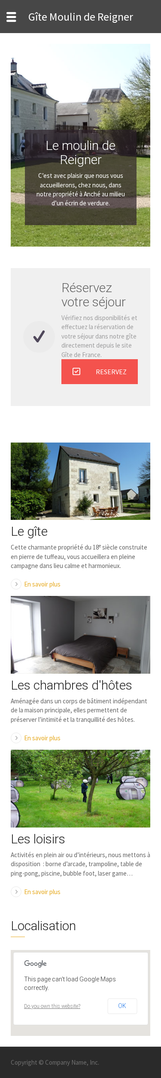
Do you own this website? (52, 1006)
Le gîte (29, 531)
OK (122, 1005)
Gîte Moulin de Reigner (80, 16)
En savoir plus (42, 584)
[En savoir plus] (80, 481)
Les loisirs (38, 838)
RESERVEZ (111, 371)
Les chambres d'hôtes (71, 685)
